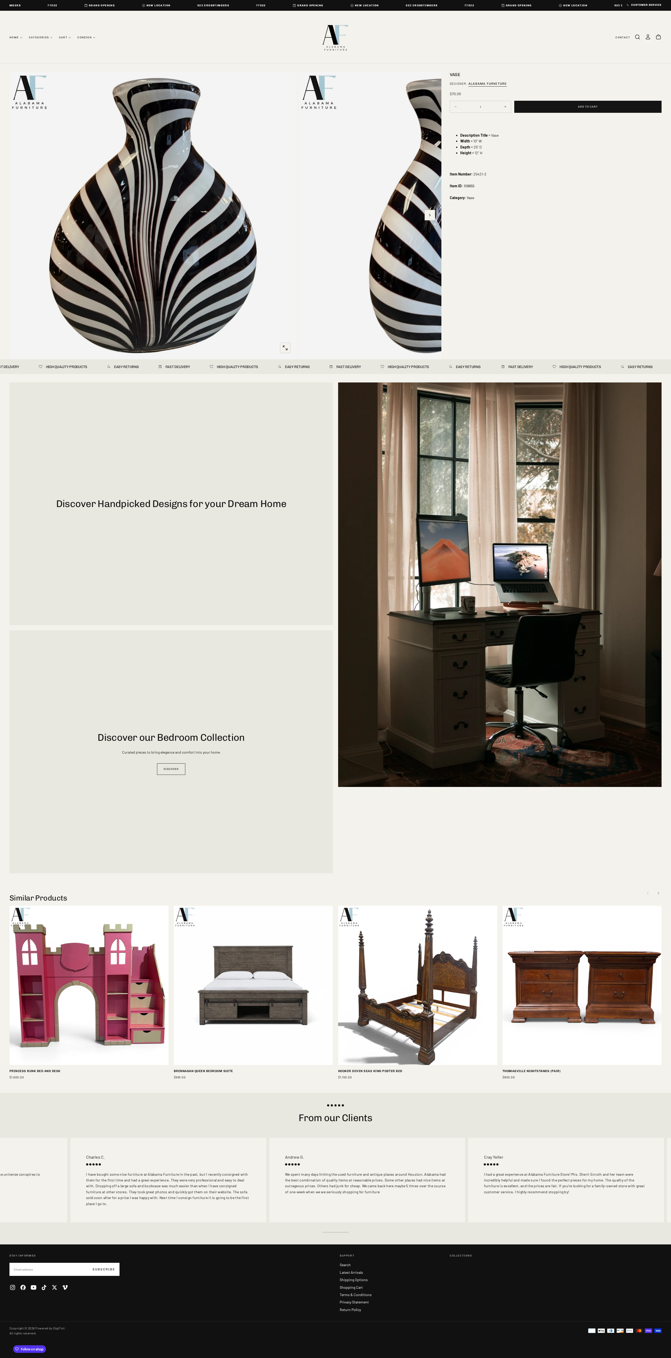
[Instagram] (12, 1287)
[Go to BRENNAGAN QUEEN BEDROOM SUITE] (253, 985)
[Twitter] (54, 1287)
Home (14, 37)
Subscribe (104, 1269)
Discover (171, 769)
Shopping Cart (351, 1287)
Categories (39, 37)
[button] (637, 37)
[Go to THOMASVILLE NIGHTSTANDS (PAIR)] (582, 985)
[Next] (658, 893)
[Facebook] (23, 1287)
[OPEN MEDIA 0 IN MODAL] (285, 348)
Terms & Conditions (356, 1294)
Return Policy (350, 1309)
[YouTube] (33, 1287)
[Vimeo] (65, 1287)
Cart (63, 37)
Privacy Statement (354, 1302)
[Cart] (658, 37)
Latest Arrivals (351, 1272)
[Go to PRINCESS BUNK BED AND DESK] (89, 985)
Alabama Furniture (487, 83)
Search (345, 1265)
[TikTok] (44, 1287)
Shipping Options (354, 1279)
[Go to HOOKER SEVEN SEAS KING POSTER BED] (417, 985)
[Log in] (648, 37)
